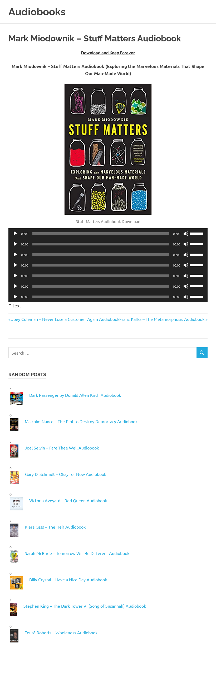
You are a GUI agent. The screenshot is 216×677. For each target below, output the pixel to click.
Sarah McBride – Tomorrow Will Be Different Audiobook (77, 553)
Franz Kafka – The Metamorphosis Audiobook (161, 319)
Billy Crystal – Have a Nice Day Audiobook (68, 579)
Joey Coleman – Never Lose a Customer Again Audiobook (65, 319)
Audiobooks (37, 12)
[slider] (197, 233)
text (17, 305)
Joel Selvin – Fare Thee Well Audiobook (62, 447)
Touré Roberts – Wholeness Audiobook (61, 632)
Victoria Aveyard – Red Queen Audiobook (68, 500)
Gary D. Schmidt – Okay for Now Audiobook (65, 474)
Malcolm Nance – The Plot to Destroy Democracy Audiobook (81, 421)
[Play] (15, 233)
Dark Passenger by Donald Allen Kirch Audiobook (75, 395)
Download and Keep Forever (108, 52)
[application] (108, 233)
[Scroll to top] (207, 668)
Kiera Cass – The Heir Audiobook (55, 526)
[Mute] (186, 233)
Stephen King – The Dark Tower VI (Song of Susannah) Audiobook (84, 605)
